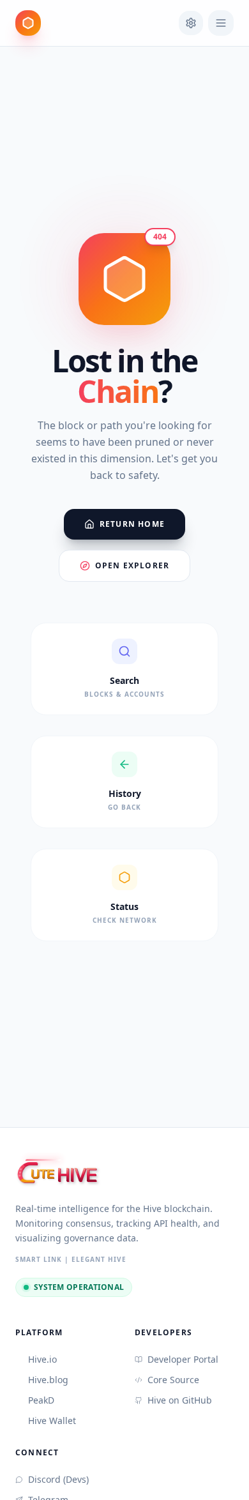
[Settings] (191, 23)
